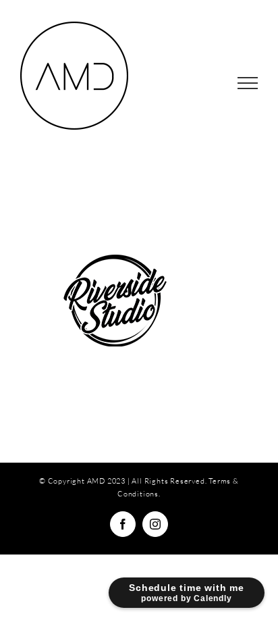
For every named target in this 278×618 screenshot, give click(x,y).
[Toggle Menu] (248, 83)
